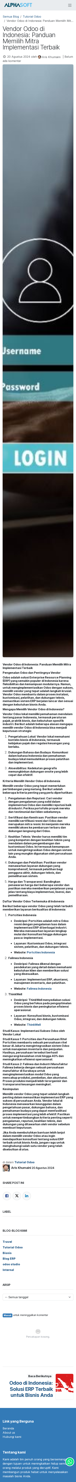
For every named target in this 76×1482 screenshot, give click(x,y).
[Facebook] (7, 1196)
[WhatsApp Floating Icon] (69, 1461)
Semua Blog (11, 16)
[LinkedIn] (26, 1196)
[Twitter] (17, 1196)
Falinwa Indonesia (39, 988)
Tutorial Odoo (32, 16)
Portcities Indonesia (41, 952)
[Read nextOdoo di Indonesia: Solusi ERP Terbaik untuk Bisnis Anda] (64, 1387)
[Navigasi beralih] (69, 5)
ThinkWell (34, 1024)
